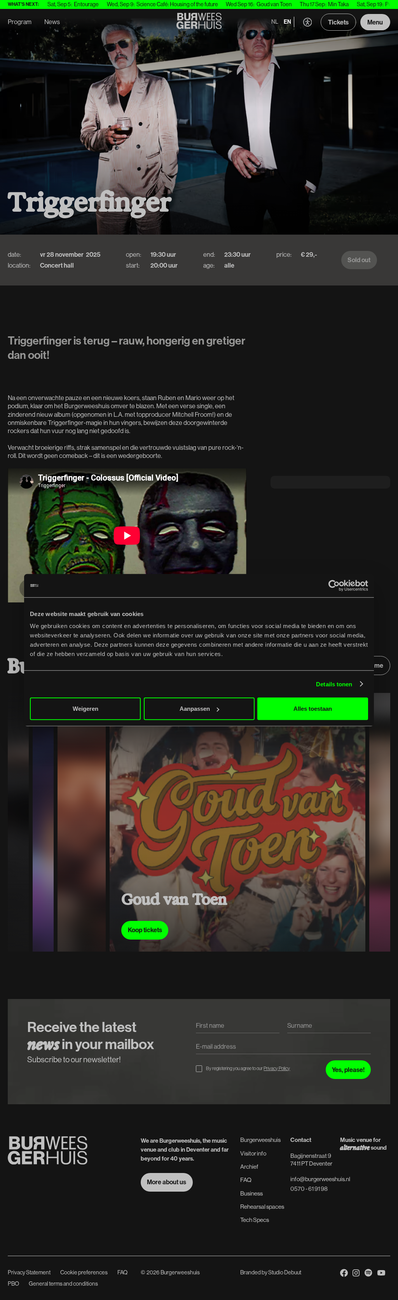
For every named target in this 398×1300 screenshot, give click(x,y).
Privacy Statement (29, 1272)
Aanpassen (195, 708)
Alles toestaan (312, 708)
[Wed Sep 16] (227, 822)
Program (19, 22)
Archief (249, 1166)
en (287, 21)
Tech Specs (254, 1219)
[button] (307, 22)
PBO (13, 1283)
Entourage (58, 4)
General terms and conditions (63, 1283)
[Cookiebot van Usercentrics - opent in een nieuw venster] (334, 585)
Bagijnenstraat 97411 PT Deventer (311, 1159)
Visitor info (253, 1153)
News (52, 22)
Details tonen (334, 683)
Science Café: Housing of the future (149, 4)
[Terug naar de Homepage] (199, 22)
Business (251, 1193)
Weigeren (85, 708)
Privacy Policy (277, 1068)
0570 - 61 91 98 (309, 1188)
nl (274, 21)
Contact (300, 1139)
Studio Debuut (284, 1272)
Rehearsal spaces (262, 1206)
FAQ (245, 1179)
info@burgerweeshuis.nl (320, 1179)
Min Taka (310, 4)
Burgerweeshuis (260, 1139)
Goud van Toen (246, 4)
